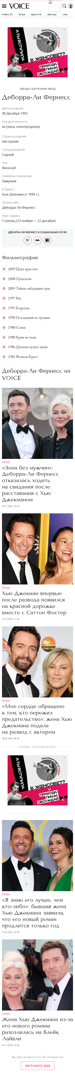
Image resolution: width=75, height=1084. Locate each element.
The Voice (19, 6)
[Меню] (4, 6)
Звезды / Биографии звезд (37, 89)
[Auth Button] (71, 6)
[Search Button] (64, 6)
